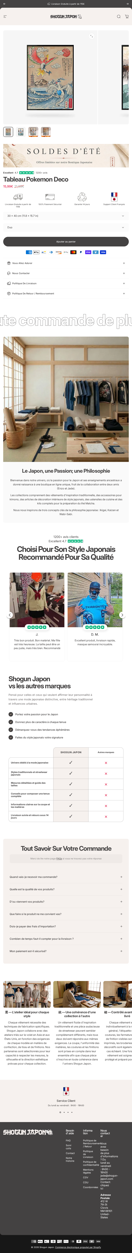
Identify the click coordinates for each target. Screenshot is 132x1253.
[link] (27, 994)
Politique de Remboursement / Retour (92, 1143)
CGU (85, 1182)
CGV (85, 1177)
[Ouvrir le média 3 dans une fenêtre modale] (91, 36)
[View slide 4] (72, 1112)
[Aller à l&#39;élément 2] (33, 132)
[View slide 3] (68, 1112)
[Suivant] (127, 4)
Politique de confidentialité (91, 1163)
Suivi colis (68, 1147)
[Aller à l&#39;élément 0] (8, 132)
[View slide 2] (64, 1112)
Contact (70, 1153)
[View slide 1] (60, 1112)
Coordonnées (90, 1187)
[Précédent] (4, 4)
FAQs (59, 858)
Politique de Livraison (88, 1154)
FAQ (68, 1140)
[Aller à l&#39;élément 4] (46, 132)
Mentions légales (88, 1171)
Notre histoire (70, 1159)
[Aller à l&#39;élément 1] (21, 132)
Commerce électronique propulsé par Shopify (78, 1247)
